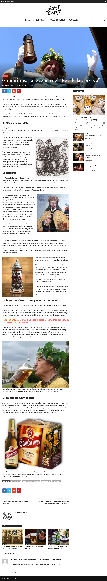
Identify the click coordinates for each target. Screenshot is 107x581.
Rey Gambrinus (56, 481)
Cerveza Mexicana (27, 481)
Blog (27, 20)
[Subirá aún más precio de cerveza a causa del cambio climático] (78, 157)
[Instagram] (105, 1)
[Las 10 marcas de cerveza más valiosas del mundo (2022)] (89, 105)
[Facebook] (102, 1)
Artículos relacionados (12, 526)
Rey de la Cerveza (45, 481)
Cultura (9, 25)
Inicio (3, 25)
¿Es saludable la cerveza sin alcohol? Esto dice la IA (57, 547)
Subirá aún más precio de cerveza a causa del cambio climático (93, 156)
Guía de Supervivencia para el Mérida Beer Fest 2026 (12, 547)
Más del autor (29, 526)
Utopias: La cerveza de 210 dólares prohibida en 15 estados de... (94, 166)
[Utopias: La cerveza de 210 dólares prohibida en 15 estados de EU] (78, 167)
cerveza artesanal (16, 481)
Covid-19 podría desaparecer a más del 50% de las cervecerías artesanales (53, 502)
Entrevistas (39, 20)
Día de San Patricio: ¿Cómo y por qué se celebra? (18, 502)
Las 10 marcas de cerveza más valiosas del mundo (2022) (86, 118)
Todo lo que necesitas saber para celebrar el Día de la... (93, 135)
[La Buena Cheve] (53, 10)
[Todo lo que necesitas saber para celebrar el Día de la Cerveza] (78, 137)
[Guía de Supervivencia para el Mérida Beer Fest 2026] (12, 537)
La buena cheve (9, 85)
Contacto (73, 20)
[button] (103, 20)
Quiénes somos (57, 20)
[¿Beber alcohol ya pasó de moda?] (35, 537)
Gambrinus (37, 481)
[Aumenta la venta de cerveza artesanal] (78, 147)
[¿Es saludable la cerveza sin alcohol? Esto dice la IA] (58, 537)
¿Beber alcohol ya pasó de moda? (34, 547)
